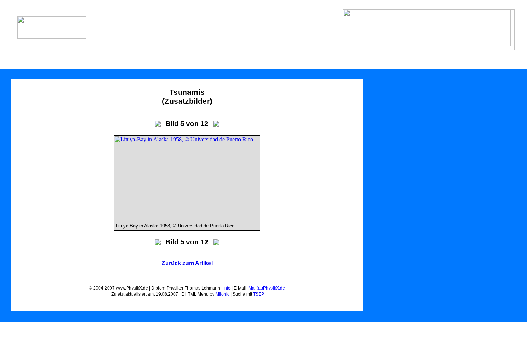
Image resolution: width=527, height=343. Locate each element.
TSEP (258, 294)
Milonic (222, 294)
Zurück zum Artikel (187, 263)
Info (227, 288)
